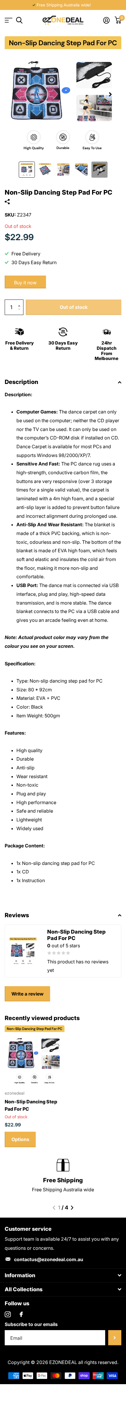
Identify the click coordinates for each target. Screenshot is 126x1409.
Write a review (27, 994)
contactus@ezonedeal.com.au (48, 1259)
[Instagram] (8, 1314)
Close (63, 1275)
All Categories (8, 20)
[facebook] (21, 1314)
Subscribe (114, 1338)
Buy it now (25, 282)
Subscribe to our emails (31, 1324)
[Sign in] (106, 20)
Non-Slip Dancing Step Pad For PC (31, 1105)
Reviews (17, 915)
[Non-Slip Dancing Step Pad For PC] (34, 1055)
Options (20, 1139)
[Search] (19, 20)
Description (21, 381)
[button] (110, 94)
